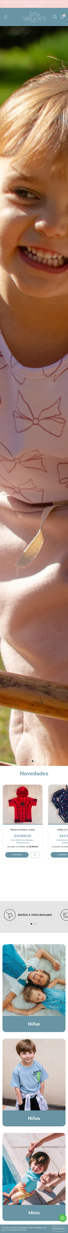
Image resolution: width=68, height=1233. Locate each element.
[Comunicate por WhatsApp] (62, 1218)
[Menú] (5, 16)
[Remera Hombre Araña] (35, 855)
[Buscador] (55, 16)
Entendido (59, 1229)
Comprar (17, 855)
